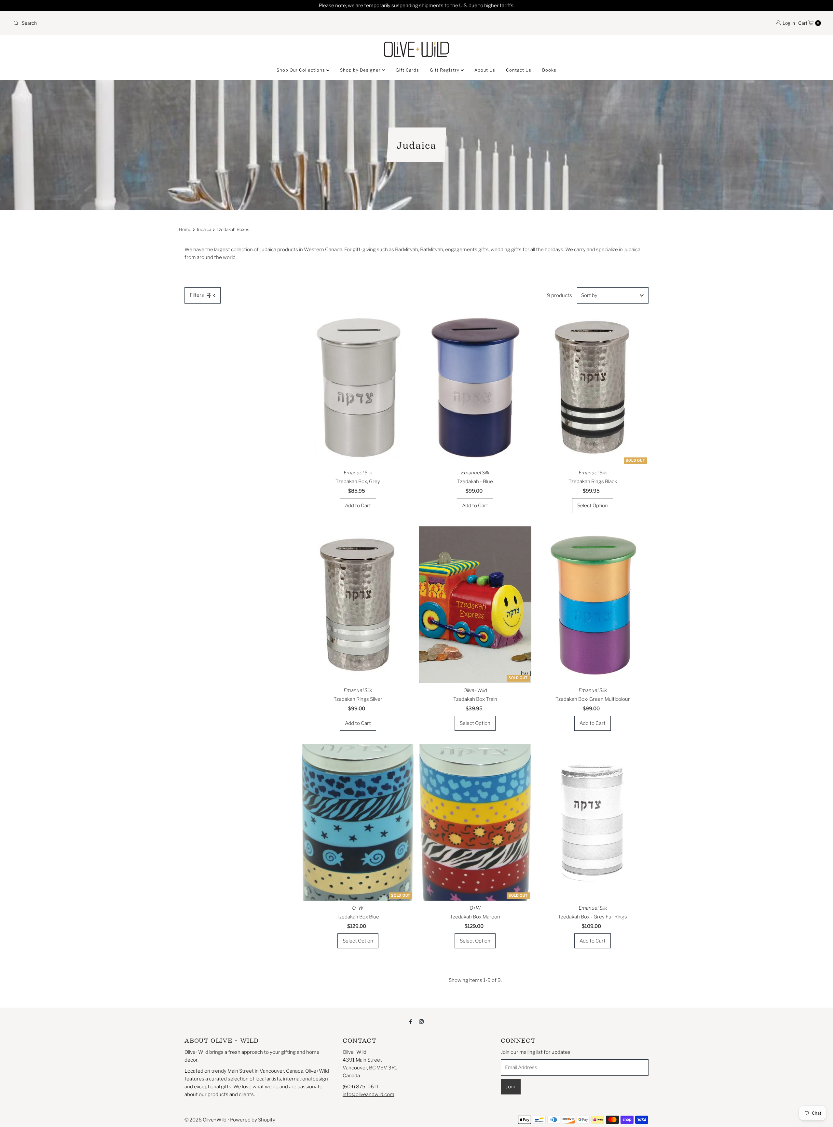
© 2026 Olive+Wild (205, 1120)
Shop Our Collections (301, 70)
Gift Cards (407, 70)
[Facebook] (410, 1021)
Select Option (592, 506)
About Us (484, 70)
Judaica (203, 229)
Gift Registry (445, 70)
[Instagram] (421, 1021)
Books (549, 70)
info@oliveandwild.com (368, 1094)
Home (185, 229)
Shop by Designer (361, 70)
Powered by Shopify (252, 1120)
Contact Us (518, 70)
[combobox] (212, 23)
